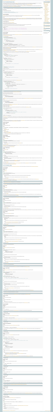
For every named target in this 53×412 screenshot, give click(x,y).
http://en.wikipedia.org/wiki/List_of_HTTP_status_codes (23, 405)
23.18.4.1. (47, 7)
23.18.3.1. (46, 5)
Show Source (45, 29)
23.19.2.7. (46, 20)
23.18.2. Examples (46, 4)
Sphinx (48, 411)
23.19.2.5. (47, 19)
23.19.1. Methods (46, 9)
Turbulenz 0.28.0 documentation (6, 0)
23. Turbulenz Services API (12, 0)
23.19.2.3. (47, 18)
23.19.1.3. (47, 11)
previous (46, 0)
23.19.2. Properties (46, 15)
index (49, 0)
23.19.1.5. (46, 12)
